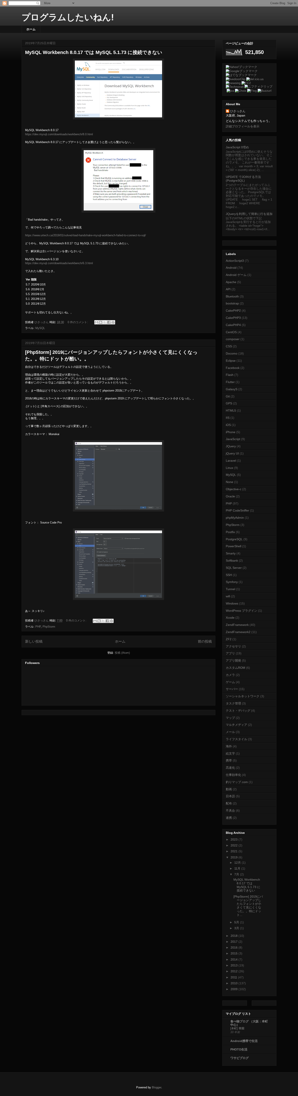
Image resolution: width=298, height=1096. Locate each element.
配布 (229, 803)
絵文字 (230, 753)
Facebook (233, 368)
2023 (234, 839)
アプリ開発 (233, 660)
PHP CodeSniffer (237, 510)
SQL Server (234, 567)
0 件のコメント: (78, 322)
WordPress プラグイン (241, 610)
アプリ (230, 653)
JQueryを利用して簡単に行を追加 (249, 214)
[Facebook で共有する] (109, 322)
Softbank (232, 560)
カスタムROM (235, 667)
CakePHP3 (233, 317)
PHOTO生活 (238, 1049)
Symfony (232, 582)
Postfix (230, 532)
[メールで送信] (96, 322)
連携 (229, 817)
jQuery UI (232, 453)
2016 (234, 947)
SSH (229, 575)
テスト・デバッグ (238, 710)
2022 (234, 845)
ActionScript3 (235, 260)
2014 (234, 959)
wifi (228, 596)
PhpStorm (49, 626)
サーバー (232, 689)
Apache (231, 282)
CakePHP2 (233, 310)
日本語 (230, 796)
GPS (229, 403)
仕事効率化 (233, 775)
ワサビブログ (239, 1058)
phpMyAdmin (235, 517)
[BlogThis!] (100, 322)
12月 (238, 862)
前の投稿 (205, 641)
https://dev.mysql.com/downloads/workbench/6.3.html (59, 263)
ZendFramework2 (238, 632)
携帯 (229, 760)
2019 (234, 857)
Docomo (231, 353)
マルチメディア (236, 724)
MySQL (40, 328)
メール (230, 732)
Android (231, 267)
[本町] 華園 (237, 1028)
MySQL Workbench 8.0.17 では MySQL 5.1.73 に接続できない (93, 52)
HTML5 (231, 410)
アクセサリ (233, 646)
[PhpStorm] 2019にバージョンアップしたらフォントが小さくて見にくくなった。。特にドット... (248, 906)
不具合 (230, 810)
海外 (229, 746)
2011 (234, 977)
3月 (237, 928)
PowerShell (233, 546)
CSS (229, 346)
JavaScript (233, 439)
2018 (234, 935)
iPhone (230, 432)
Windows (232, 603)
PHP (38, 626)
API (228, 289)
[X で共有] (105, 322)
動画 (229, 789)
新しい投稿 (34, 641)
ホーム (31, 29)
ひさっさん (237, 111)
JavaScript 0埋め (237, 147)
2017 (234, 941)
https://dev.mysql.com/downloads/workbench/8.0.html (59, 134)
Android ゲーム (236, 275)
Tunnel (230, 589)
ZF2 (228, 639)
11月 (237, 868)
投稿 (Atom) (122, 652)
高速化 (230, 767)
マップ (230, 717)
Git (228, 396)
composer (233, 339)
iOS (228, 425)
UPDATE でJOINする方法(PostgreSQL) (243, 178)
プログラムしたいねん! (68, 17)
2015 (234, 953)
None (229, 482)
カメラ (230, 675)
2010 (234, 983)
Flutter (230, 382)
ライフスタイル (236, 739)
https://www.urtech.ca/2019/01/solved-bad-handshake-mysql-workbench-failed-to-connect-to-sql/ (85, 235)
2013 (234, 965)
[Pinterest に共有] (113, 322)
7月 (237, 874)
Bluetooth (232, 296)
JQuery (231, 446)
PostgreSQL (234, 539)
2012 (234, 971)
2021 (234, 851)
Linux (229, 467)
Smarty (231, 553)
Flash (229, 375)
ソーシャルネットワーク (242, 696)
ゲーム (230, 682)
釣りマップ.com (237, 782)
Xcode (230, 617)
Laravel (231, 460)
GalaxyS (231, 389)
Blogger (156, 1087)
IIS (227, 417)
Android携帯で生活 (244, 1041)
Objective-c (233, 489)
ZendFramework (237, 625)
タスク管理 (233, 703)
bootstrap (232, 303)
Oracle (230, 496)
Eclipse (231, 360)
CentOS (231, 332)
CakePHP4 (233, 325)
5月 (237, 922)
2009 (234, 989)
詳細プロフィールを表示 (242, 126)
